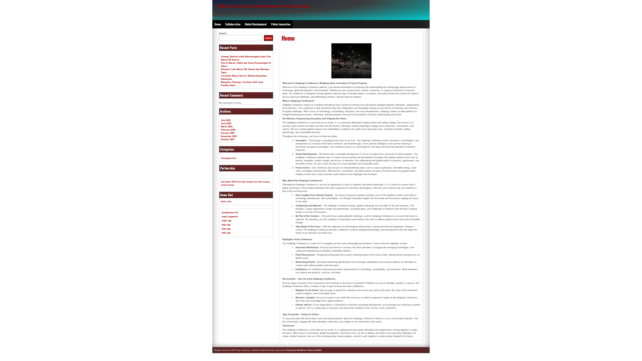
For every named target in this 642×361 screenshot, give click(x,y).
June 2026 (226, 123)
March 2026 (227, 126)
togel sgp (226, 220)
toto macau (247, 181)
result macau (227, 185)
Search (222, 33)
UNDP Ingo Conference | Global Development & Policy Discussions (263, 6)
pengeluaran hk (230, 212)
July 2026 (226, 120)
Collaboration (232, 24)
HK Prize (236, 181)
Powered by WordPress (296, 350)
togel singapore (230, 216)
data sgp (226, 224)
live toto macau (262, 181)
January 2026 (227, 133)
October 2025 (227, 139)
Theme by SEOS (314, 350)
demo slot (226, 201)
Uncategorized (228, 158)
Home (218, 24)
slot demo (226, 181)
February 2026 (228, 130)
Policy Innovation (280, 24)
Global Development (256, 24)
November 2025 (229, 136)
